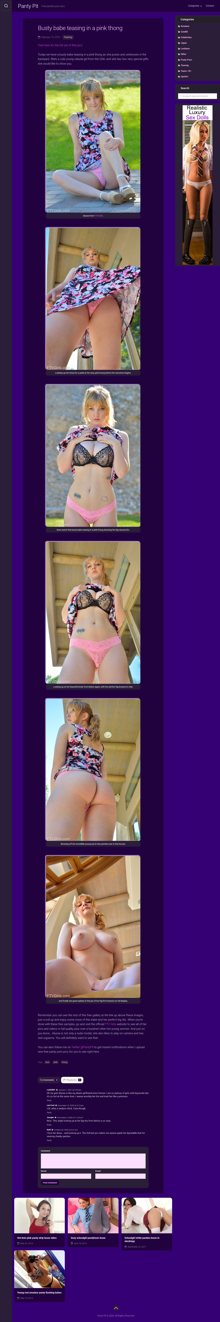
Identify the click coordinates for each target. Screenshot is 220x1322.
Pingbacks (73, 1080)
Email (98, 1171)
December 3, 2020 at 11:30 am (70, 1117)
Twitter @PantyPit (82, 1047)
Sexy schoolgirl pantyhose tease (88, 1237)
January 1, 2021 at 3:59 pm (70, 1090)
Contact (210, 5)
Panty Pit (28, 6)
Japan (184, 43)
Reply (49, 1100)
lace (47, 1062)
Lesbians (185, 48)
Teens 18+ (186, 71)
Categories (193, 5)
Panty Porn (186, 59)
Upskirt (184, 76)
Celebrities (186, 37)
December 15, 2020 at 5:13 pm (71, 1105)
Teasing (68, 37)
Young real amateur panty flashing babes (39, 1292)
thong (64, 1062)
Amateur (185, 26)
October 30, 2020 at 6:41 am (66, 1130)
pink (55, 1062)
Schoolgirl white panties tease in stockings (142, 1239)
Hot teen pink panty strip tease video (37, 1237)
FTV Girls (98, 216)
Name (44, 1171)
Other (183, 54)
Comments (50, 1080)
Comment (46, 1151)
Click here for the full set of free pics (60, 45)
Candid (184, 31)
